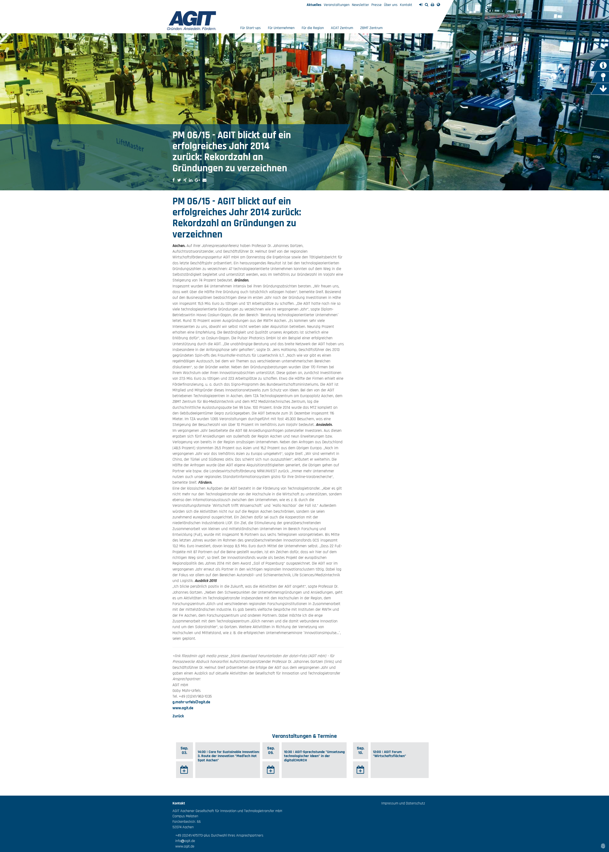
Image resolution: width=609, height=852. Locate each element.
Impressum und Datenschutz (403, 803)
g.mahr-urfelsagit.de (191, 702)
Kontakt (406, 4)
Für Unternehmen (281, 27)
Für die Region (313, 27)
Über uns (391, 4)
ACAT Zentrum (342, 27)
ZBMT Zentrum (371, 27)
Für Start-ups (250, 27)
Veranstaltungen (336, 4)
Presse (376, 4)
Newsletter (360, 4)
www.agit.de (182, 708)
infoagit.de (183, 840)
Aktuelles (314, 4)
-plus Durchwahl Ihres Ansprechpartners (233, 835)
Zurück (178, 716)
